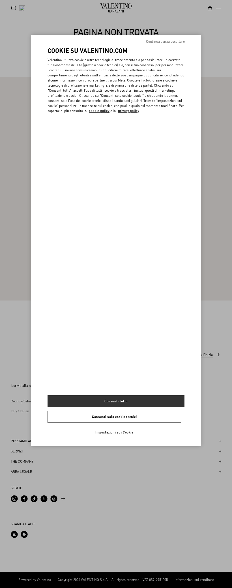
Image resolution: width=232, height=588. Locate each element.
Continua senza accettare (165, 41)
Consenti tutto (116, 401)
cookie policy (99, 111)
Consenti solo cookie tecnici (114, 417)
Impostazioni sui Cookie (114, 432)
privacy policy (128, 111)
